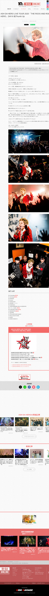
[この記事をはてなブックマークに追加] (38, 387)
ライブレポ (23, 8)
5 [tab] (30, 557)
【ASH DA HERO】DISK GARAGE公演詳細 (21, 364)
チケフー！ (37, 569)
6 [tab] (32, 557)
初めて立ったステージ (26, 573)
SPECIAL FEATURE (39, 573)
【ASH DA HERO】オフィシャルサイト (20, 366)
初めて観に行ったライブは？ (28, 572)
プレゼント (43, 8)
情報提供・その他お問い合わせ (38, 583)
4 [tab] (28, 557)
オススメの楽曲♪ (25, 576)
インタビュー (16, 8)
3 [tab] (26, 557)
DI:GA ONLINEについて (9, 583)
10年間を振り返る (26, 569)
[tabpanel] (9, 545)
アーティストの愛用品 (26, 570)
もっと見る (29, 469)
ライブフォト (37, 570)
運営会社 (18, 583)
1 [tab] (23, 557)
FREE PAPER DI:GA (39, 572)
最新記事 (9, 8)
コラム (29, 8)
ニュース (14, 575)
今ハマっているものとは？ (27, 578)
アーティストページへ (29, 436)
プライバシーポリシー (25, 583)
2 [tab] (24, 557)
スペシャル (36, 8)
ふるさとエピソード (26, 575)
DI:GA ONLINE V (38, 567)
